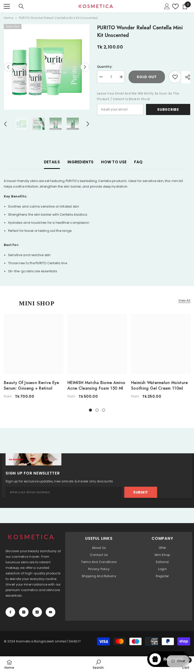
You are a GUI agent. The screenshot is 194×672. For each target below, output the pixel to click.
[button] (8, 66)
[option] (46, 67)
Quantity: (104, 66)
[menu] (7, 6)
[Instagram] (24, 612)
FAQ (138, 162)
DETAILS (52, 162)
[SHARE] (185, 77)
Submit (140, 492)
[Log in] (167, 6)
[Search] (21, 6)
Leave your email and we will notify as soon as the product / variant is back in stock (138, 96)
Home (8, 18)
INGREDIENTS (80, 162)
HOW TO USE (114, 162)
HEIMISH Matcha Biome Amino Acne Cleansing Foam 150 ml (96, 385)
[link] (98, 664)
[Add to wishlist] (175, 77)
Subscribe (168, 109)
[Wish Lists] (174, 6)
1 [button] (90, 410)
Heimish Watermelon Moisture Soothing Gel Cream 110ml (159, 385)
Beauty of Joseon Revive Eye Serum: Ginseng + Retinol (31, 385)
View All (184, 301)
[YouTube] (50, 612)
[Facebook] (10, 612)
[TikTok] (37, 612)
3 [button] (103, 410)
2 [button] (97, 410)
